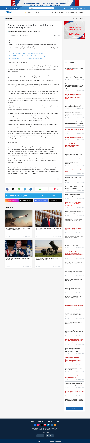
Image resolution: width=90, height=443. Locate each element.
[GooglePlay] (40, 435)
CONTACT (40, 421)
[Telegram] (12, 8)
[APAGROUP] (45, 432)
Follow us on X (54, 200)
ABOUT (32, 421)
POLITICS (61, 13)
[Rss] (16, 8)
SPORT (81, 13)
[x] (41, 425)
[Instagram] (6, 8)
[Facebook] (35, 425)
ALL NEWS (55, 13)
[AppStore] (50, 435)
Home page (75, 18)
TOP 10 (57, 421)
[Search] (51, 8)
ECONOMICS (73, 13)
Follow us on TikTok (26, 200)
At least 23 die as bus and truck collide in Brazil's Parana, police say (27, 56)
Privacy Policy (58, 441)
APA (9, 42)
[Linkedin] (14, 8)
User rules (52, 441)
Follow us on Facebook (41, 200)
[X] (8, 8)
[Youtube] (10, 8)
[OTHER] (84, 12)
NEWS (67, 13)
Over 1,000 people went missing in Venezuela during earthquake (26, 53)
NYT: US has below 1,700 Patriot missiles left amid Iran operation (26, 58)
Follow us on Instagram (13, 200)
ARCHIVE (49, 421)
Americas (82, 18)
